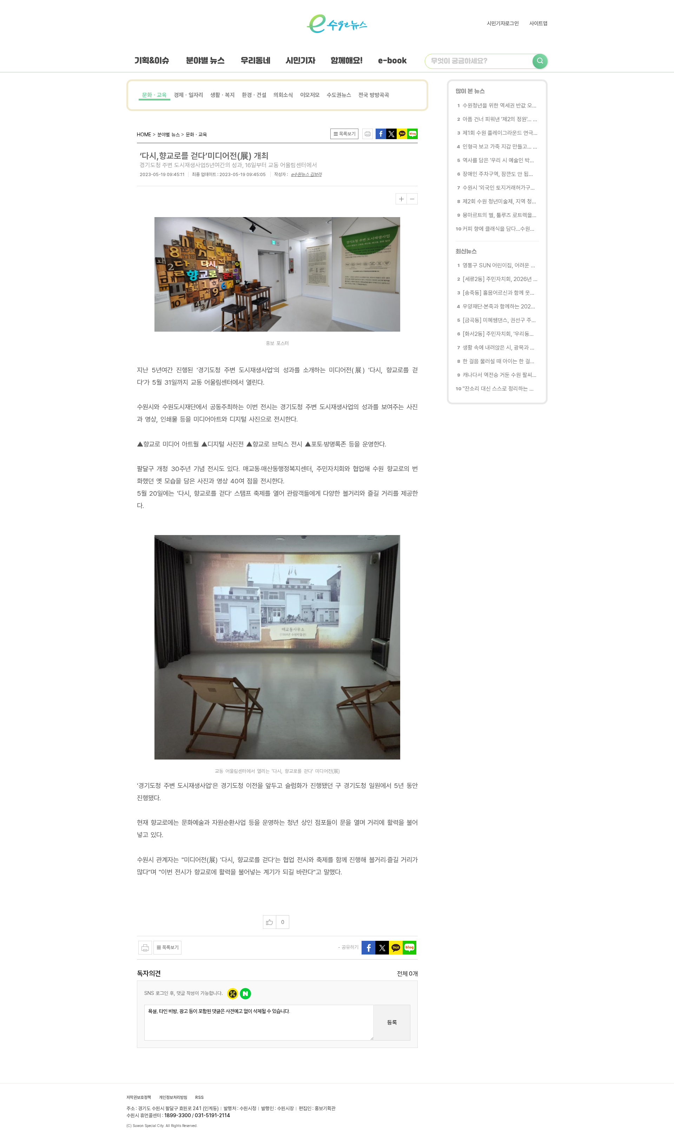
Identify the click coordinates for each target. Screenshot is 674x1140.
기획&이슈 (151, 61)
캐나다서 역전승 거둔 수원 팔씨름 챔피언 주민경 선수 (500, 375)
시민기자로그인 (503, 23)
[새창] (391, 133)
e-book (392, 61)
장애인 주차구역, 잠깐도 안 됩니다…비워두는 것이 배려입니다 (500, 174)
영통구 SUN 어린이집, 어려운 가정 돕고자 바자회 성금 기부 (500, 265)
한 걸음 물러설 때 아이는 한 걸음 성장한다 (500, 361)
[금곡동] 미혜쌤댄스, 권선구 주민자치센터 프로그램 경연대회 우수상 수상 (500, 320)
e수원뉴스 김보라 (306, 174)
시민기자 (300, 61)
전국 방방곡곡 (373, 95)
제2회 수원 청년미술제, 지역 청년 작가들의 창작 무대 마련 (500, 201)
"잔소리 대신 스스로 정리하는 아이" (500, 388)
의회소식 (283, 95)
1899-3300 (177, 1115)
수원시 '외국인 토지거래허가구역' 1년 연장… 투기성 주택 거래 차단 (500, 187)
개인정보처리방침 (173, 1097)
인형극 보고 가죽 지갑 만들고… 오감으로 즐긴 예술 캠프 (500, 146)
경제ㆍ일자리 (188, 95)
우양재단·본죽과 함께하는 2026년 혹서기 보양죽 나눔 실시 (500, 306)
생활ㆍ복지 (222, 95)
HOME (144, 134)
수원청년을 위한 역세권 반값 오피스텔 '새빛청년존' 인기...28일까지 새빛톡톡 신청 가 (500, 105)
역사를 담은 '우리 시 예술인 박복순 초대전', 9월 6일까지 (500, 160)
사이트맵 (538, 23)
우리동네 (255, 61)
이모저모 (310, 95)
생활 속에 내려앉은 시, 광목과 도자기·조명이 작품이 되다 (500, 347)
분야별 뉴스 (205, 61)
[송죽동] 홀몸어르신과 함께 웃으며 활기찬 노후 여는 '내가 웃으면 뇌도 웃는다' (500, 292)
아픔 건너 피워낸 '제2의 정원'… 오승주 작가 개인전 (500, 119)
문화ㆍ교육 (154, 95)
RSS (199, 1097)
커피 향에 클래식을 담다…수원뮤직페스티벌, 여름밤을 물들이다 (500, 229)
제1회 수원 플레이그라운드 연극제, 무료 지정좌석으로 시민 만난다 (500, 133)
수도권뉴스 (339, 95)
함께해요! (347, 61)
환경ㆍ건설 (254, 95)
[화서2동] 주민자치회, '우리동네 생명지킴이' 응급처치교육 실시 (500, 334)
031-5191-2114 (212, 1115)
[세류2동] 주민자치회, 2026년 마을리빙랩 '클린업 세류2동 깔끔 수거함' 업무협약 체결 (500, 279)
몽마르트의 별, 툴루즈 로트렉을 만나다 (500, 215)
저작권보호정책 (138, 1097)
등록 (392, 1022)
